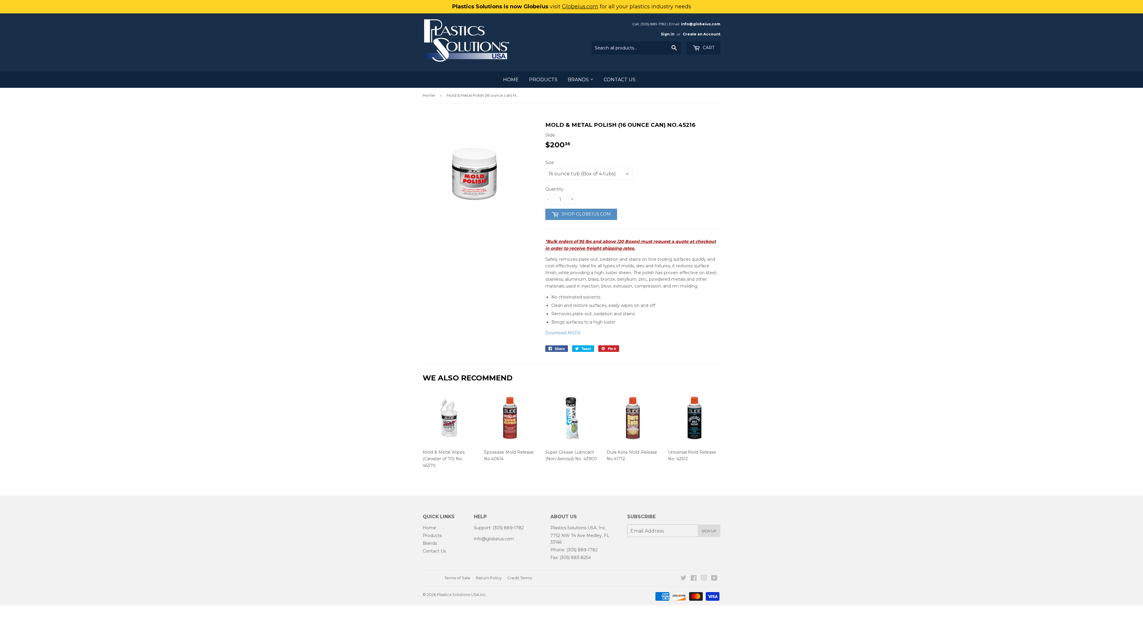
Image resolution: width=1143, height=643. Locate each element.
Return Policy (489, 577)
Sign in (667, 34)
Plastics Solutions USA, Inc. (578, 527)
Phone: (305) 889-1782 (574, 550)
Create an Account (701, 34)
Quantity (554, 189)
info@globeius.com (700, 24)
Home (511, 79)
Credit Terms (519, 577)
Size (549, 162)
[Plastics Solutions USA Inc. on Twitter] (683, 578)
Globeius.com (580, 6)
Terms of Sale (457, 577)
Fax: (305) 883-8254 (570, 557)
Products (543, 79)
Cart (708, 47)
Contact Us (619, 79)
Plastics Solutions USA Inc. (462, 594)
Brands (579, 79)
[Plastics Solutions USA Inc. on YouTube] (714, 578)
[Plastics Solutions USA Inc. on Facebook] (694, 578)
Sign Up (709, 531)
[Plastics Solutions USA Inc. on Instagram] (704, 578)
